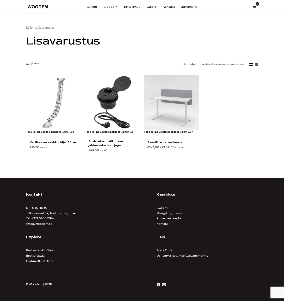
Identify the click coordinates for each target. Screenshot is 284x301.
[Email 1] (164, 284)
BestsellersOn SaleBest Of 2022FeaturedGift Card (40, 255)
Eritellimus (132, 7)
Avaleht (162, 208)
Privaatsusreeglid (169, 218)
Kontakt (169, 7)
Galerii (151, 7)
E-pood (109, 7)
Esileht (92, 7)
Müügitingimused (170, 213)
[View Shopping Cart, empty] (254, 6)
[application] (116, 7)
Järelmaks (189, 7)
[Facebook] (158, 284)
